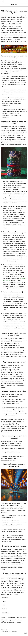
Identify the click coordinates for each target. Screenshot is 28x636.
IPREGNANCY (14, 4)
